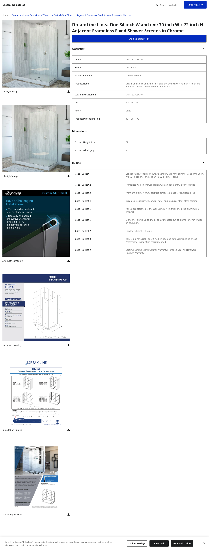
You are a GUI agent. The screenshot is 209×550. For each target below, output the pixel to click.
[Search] (157, 4)
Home (5, 15)
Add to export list (139, 38)
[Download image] (68, 91)
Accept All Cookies (182, 543)
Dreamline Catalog (13, 5)
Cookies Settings (137, 543)
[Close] (204, 543)
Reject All (159, 543)
